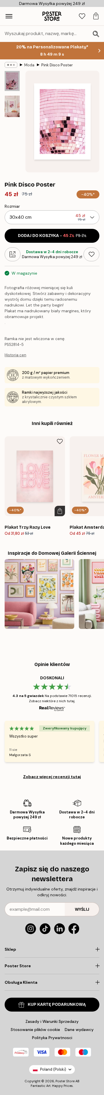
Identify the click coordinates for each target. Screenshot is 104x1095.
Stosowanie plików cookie (35, 1029)
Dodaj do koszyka (52, 235)
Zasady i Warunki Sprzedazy (52, 1021)
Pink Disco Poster (57, 65)
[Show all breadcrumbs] (11, 65)
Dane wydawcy (79, 1029)
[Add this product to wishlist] (91, 254)
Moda (29, 65)
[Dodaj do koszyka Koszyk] (60, 511)
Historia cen (15, 355)
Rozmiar (12, 206)
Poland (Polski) (53, 1069)
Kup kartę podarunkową (57, 1004)
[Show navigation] (9, 16)
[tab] (82, 16)
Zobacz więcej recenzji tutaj (52, 776)
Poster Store (65, 1081)
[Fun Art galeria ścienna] (39, 594)
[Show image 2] (12, 106)
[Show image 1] (12, 81)
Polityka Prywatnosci (52, 1037)
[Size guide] (13, 254)
